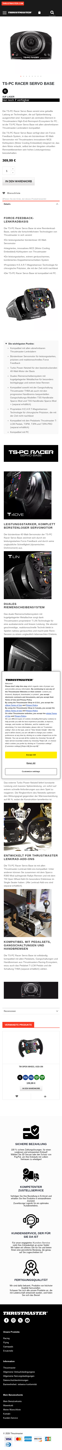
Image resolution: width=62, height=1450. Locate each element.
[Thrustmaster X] (20, 1320)
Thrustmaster (9, 1368)
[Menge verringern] (13, 173)
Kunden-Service (41, 1242)
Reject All (31, 763)
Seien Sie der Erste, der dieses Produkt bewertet (25, 199)
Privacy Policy (32, 705)
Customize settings (31, 771)
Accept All (31, 755)
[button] (21, 76)
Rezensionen (10, 1011)
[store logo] (20, 12)
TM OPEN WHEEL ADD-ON (31, 1067)
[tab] (31, 204)
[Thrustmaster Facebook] (6, 1320)
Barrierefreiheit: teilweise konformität (20, 1384)
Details (7, 204)
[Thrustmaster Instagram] (13, 1320)
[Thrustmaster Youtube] (27, 1320)
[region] (31, 725)
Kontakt (6, 1414)
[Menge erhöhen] (13, 169)
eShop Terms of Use (13, 705)
